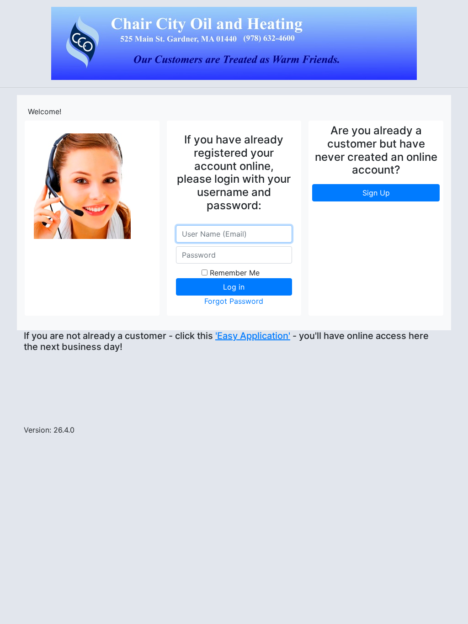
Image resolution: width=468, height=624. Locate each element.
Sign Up (376, 192)
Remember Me (235, 272)
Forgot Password (233, 301)
